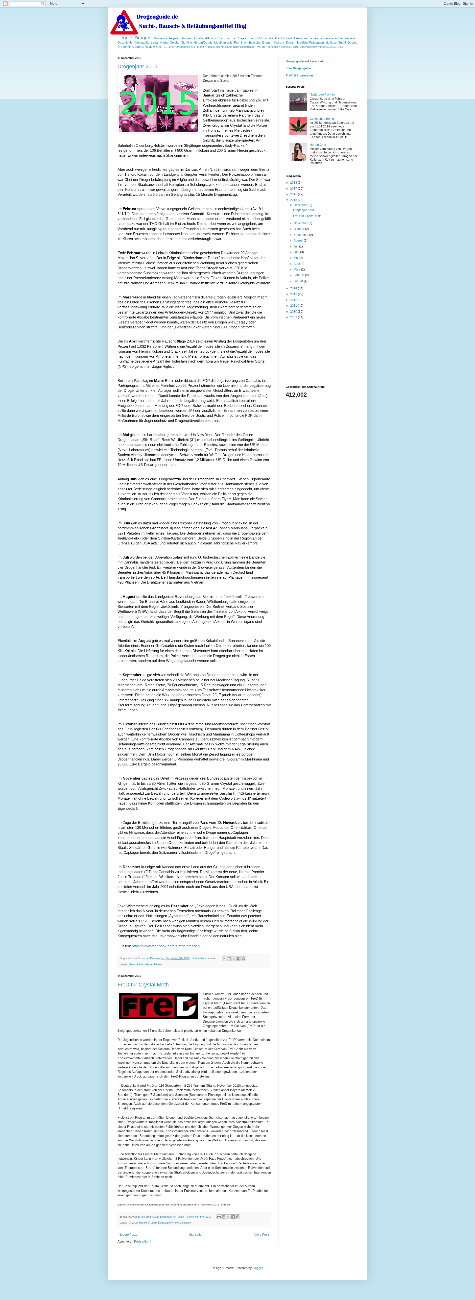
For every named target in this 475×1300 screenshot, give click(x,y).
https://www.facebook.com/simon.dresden (166, 946)
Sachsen (187, 1222)
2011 (294, 305)
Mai (296, 258)
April (297, 264)
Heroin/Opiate (203, 42)
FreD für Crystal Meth (143, 984)
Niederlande (247, 46)
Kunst (321, 46)
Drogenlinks (183, 46)
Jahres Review (145, 47)
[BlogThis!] (229, 958)
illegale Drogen (134, 37)
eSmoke (286, 46)
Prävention (316, 42)
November (301, 223)
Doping (352, 42)
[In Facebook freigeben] (238, 958)
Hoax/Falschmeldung (219, 46)
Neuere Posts (128, 1234)
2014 (294, 288)
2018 (294, 182)
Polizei (295, 46)
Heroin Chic (318, 145)
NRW (236, 46)
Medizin (302, 42)
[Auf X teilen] (234, 958)
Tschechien (273, 46)
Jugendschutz (308, 46)
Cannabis (159, 38)
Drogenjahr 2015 (137, 66)
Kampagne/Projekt (232, 38)
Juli (296, 246)
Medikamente (223, 42)
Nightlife (186, 42)
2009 (294, 317)
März (297, 269)
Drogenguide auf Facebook (305, 61)
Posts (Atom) (142, 1241)
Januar (299, 281)
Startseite (195, 1234)
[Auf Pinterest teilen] (243, 958)
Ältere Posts (262, 1234)
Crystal (174, 42)
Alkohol (210, 38)
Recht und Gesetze (291, 38)
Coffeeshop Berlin (322, 119)
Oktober (299, 229)
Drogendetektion (334, 47)
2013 (294, 294)
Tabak (313, 38)
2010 (294, 311)
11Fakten (169, 46)
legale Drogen (180, 38)
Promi (238, 42)
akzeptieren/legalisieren (338, 38)
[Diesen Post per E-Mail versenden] (224, 958)
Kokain (290, 42)
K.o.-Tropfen (198, 46)
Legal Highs (159, 42)
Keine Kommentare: (205, 958)
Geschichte (125, 42)
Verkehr (279, 42)
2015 (294, 200)
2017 (294, 188)
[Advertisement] (310, 352)
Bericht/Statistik (261, 38)
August (299, 240)
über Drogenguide (298, 68)
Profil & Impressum (299, 75)
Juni (297, 252)
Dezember (301, 205)
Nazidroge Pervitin (322, 94)
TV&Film (260, 46)
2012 (294, 300)
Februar (299, 275)
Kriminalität (141, 42)
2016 (294, 194)
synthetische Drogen (258, 42)
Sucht (159, 47)
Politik (198, 38)
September (301, 235)
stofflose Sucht (336, 42)
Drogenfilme (126, 47)
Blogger (257, 1268)
